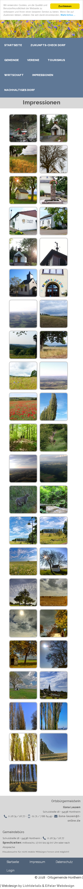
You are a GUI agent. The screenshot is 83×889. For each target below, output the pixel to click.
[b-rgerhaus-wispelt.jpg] (53, 221)
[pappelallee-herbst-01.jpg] (23, 747)
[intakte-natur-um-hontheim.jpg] (23, 375)
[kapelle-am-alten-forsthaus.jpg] (53, 623)
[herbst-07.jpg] (23, 623)
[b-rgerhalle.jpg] (23, 221)
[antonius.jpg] (23, 128)
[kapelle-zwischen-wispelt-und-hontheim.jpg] (23, 190)
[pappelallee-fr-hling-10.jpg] (53, 716)
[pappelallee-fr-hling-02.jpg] (23, 716)
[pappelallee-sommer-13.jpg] (23, 778)
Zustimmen (65, 6)
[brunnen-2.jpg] (53, 190)
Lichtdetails (32, 886)
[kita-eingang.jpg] (53, 283)
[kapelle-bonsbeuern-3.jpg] (53, 252)
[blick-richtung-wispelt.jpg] (53, 561)
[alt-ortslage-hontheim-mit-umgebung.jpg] (53, 314)
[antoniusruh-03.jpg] (53, 499)
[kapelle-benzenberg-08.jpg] (23, 685)
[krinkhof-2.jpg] (53, 375)
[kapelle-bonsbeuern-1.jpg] (23, 252)
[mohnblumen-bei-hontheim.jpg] (23, 406)
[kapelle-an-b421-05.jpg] (23, 654)
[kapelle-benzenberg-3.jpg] (53, 159)
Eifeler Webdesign (59, 886)
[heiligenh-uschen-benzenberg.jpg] (53, 345)
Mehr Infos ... (68, 15)
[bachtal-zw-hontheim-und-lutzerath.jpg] (53, 468)
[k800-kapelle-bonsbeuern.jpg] (53, 128)
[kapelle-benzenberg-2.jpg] (23, 159)
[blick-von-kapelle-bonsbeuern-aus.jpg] (23, 345)
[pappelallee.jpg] (53, 406)
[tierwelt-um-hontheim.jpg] (53, 437)
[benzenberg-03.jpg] (53, 530)
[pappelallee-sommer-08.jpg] (53, 747)
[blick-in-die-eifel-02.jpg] (23, 561)
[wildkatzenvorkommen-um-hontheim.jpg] (23, 499)
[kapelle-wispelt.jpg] (23, 283)
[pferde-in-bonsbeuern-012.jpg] (23, 437)
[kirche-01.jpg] (53, 685)
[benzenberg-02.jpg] (23, 530)
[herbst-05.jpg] (53, 592)
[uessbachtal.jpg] (23, 468)
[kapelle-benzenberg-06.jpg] (53, 654)
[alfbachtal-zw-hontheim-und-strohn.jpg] (23, 314)
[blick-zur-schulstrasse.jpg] (23, 592)
